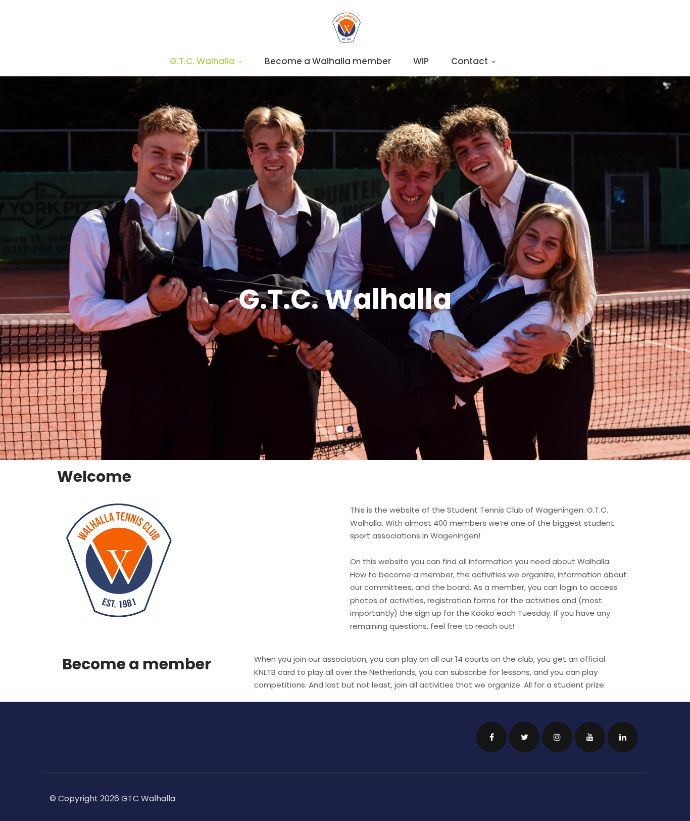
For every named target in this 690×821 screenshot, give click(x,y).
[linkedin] (623, 737)
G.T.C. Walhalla (202, 61)
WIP (421, 61)
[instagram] (557, 737)
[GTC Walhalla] (346, 40)
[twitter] (524, 737)
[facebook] (491, 737)
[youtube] (590, 737)
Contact (469, 61)
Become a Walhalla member (328, 61)
